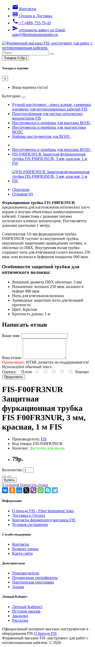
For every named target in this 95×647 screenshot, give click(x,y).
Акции (18, 587)
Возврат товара (25, 549)
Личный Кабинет (27, 607)
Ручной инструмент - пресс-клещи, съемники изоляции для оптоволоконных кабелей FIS (51, 106)
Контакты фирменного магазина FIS (43, 520)
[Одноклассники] (12, 490)
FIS (44, 439)
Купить (9, 480)
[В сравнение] (9, 476)
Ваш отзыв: (12, 357)
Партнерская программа (33, 582)
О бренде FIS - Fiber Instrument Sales (43, 511)
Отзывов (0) (22, 194)
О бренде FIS (45, 633)
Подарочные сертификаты (35, 577)
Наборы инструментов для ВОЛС (41, 136)
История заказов (26, 611)
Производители (25, 573)
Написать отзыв (34, 485)
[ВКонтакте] (5, 490)
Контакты (20, 544)
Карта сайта (22, 553)
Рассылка (20, 620)
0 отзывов (10, 485)
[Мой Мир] (19, 490)
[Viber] (33, 490)
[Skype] (48, 490)
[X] (26, 490)
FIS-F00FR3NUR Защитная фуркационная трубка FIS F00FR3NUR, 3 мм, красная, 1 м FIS (49, 158)
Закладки (20, 616)
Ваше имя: (11, 335)
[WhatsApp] (40, 490)
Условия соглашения (30, 524)
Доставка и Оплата (28, 515)
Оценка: (9, 372)
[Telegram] (55, 490)
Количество (12, 470)
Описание (21, 189)
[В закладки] (4, 476)
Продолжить (13, 377)
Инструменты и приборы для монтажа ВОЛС (51, 123)
